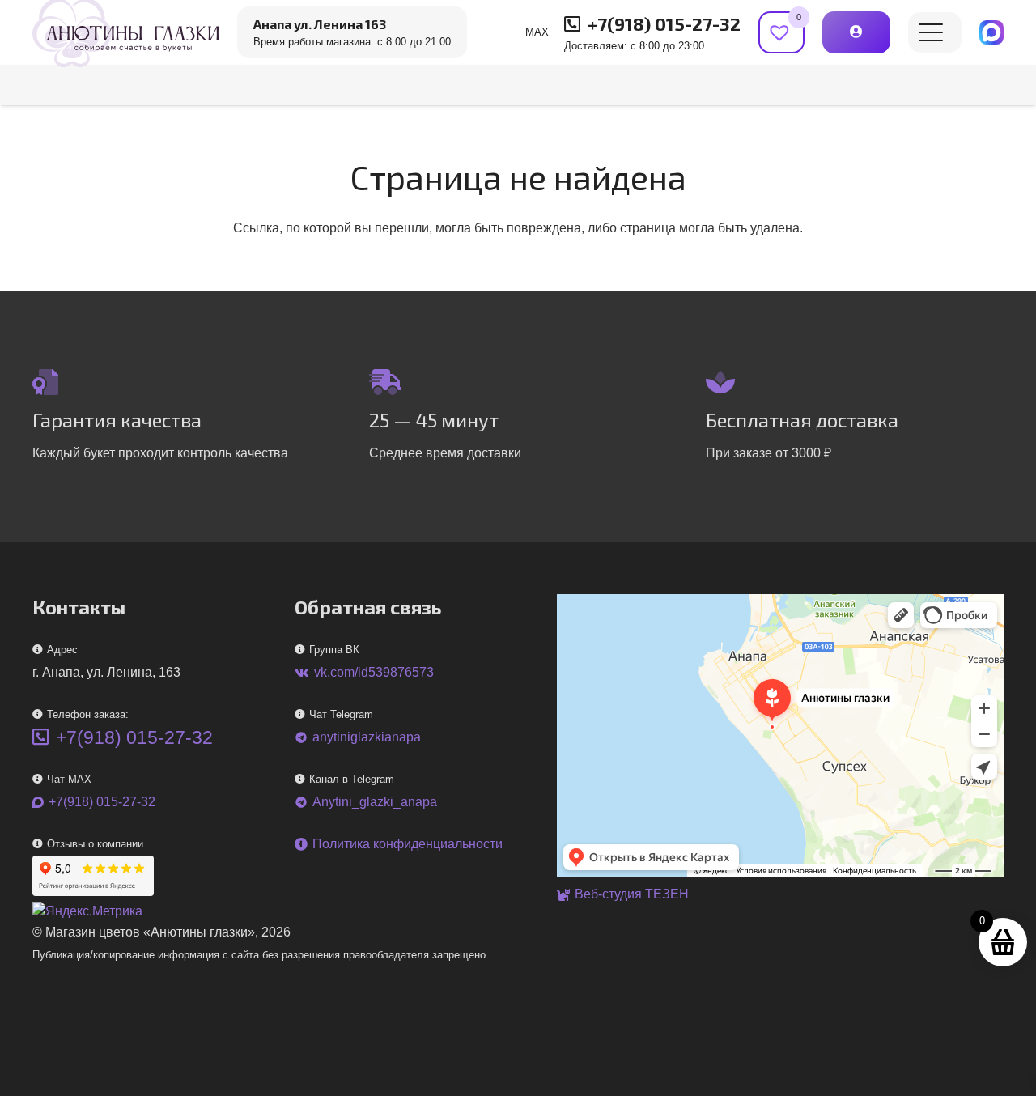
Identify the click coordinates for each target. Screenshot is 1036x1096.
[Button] (856, 32)
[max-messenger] (991, 32)
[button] (930, 32)
